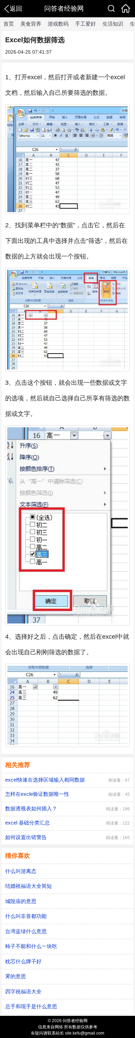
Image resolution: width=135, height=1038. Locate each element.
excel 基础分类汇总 (27, 823)
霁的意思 (15, 976)
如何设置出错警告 (26, 837)
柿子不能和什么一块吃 (31, 946)
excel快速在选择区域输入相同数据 (45, 780)
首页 (8, 24)
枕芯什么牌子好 (23, 961)
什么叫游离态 (20, 871)
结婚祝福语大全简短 (28, 886)
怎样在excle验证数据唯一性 (37, 794)
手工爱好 (85, 24)
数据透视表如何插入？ (31, 808)
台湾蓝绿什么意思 (26, 931)
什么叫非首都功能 (26, 916)
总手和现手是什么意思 (31, 1006)
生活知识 (112, 24)
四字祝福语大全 (23, 991)
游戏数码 (58, 24)
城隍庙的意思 (20, 901)
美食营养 (30, 24)
